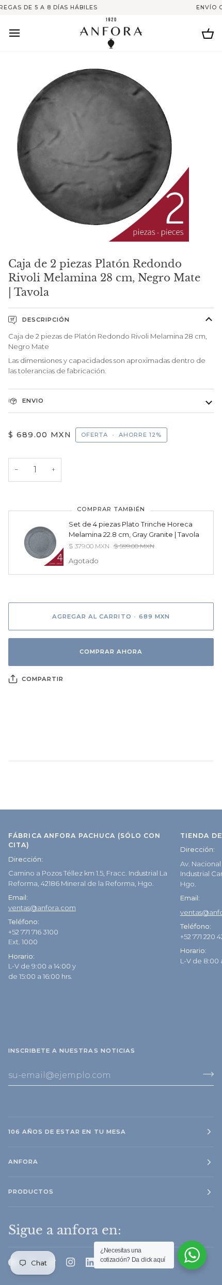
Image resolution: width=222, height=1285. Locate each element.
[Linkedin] (90, 1262)
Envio (32, 400)
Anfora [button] (23, 1161)
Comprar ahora (111, 651)
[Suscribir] (205, 1074)
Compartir (43, 679)
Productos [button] (31, 1191)
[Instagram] (70, 1262)
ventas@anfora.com (42, 907)
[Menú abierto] (23, 33)
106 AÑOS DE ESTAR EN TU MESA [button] (67, 1131)
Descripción (45, 319)
